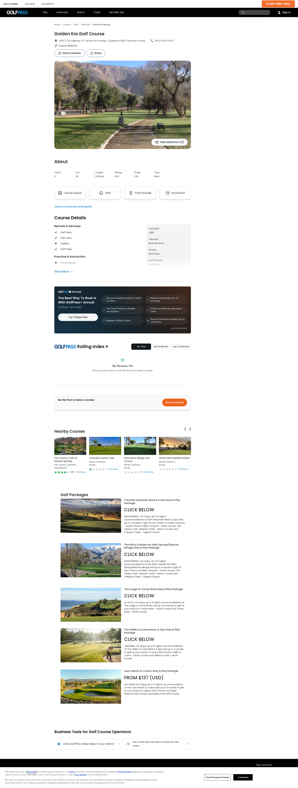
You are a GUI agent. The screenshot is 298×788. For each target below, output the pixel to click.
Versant (31, 771)
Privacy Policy (124, 771)
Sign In (286, 12)
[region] (149, 777)
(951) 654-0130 (164, 40)
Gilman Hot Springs (101, 24)
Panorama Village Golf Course (137, 459)
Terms (71, 771)
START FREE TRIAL (278, 4)
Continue (243, 777)
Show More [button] (61, 271)
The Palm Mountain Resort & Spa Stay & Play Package (152, 501)
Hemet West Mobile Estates (174, 458)
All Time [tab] (141, 346)
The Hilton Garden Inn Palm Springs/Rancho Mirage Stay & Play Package (151, 546)
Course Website (68, 45)
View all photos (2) (172, 142)
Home (57, 24)
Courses (66, 24)
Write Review (81, 472)
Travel (96, 12)
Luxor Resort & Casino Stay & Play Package (151, 671)
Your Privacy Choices (217, 777)
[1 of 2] (122, 105)
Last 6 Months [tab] (161, 346)
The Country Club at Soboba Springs (65, 459)
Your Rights (80, 774)
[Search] (243, 12)
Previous (185, 429)
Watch (81, 12)
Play (45, 12)
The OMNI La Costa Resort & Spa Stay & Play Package (152, 631)
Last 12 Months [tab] (181, 346)
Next (190, 429)
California (85, 24)
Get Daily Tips (116, 12)
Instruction (62, 12)
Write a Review (174, 402)
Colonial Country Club (101, 458)
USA (76, 24)
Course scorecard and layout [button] (73, 206)
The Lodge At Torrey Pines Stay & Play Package (153, 589)
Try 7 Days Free (78, 317)
